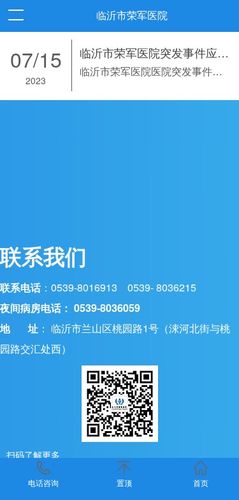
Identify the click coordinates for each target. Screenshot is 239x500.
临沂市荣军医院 (132, 15)
